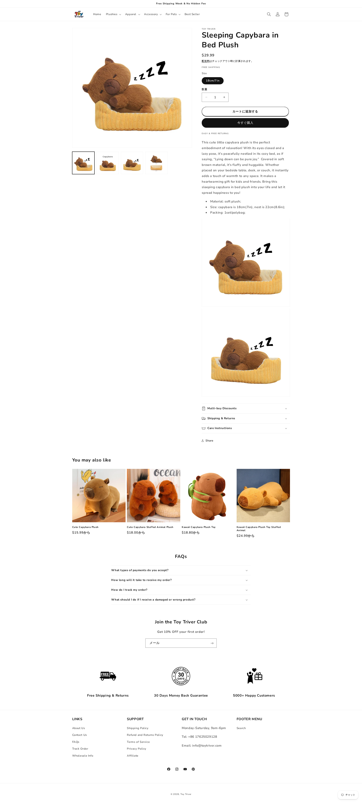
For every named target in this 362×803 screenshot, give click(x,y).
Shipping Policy (137, 728)
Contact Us (79, 735)
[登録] (212, 643)
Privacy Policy (136, 749)
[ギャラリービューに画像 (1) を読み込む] (83, 163)
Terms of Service (138, 742)
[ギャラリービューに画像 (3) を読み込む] (132, 163)
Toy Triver (185, 794)
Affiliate (132, 756)
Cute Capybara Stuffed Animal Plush (150, 527)
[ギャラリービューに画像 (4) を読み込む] (156, 163)
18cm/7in (212, 80)
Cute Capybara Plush (85, 527)
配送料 (205, 61)
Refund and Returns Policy (145, 735)
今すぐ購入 (245, 123)
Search (241, 728)
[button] (113, 14)
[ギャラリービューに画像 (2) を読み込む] (108, 163)
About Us (78, 728)
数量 (204, 89)
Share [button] (209, 440)
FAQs (76, 742)
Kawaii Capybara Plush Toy (199, 527)
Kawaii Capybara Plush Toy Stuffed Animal (259, 529)
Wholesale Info (82, 756)
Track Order (80, 749)
